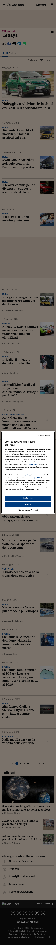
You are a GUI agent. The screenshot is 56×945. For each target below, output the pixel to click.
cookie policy (33, 464)
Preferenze (28, 498)
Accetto (28, 504)
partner (37, 478)
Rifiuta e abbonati (44, 435)
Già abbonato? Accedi (28, 510)
